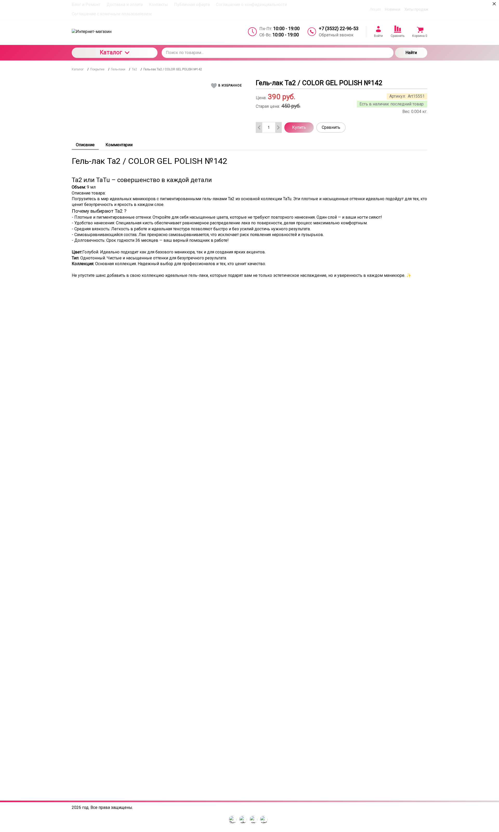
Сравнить (331, 127)
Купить (299, 127)
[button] (227, 85)
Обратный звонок (336, 34)
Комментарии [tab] (119, 144)
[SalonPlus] (114, 32)
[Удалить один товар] (259, 127)
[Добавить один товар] (278, 127)
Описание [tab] (85, 144)
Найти (411, 52)
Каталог (111, 52)
